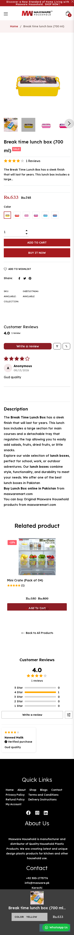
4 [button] (39, 609)
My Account (13, 804)
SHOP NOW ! (52, 4)
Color (7, 206)
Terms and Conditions (43, 794)
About (21, 790)
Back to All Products (39, 633)
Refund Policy (15, 799)
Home (14, 26)
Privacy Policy (15, 794)
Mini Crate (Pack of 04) (25, 580)
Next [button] (69, 123)
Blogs (43, 790)
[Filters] (57, 346)
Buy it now (37, 253)
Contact (56, 790)
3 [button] (35, 609)
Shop (32, 790)
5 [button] (43, 609)
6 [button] (47, 609)
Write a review (28, 346)
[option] (37, 576)
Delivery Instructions (42, 799)
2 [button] (31, 609)
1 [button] (26, 609)
